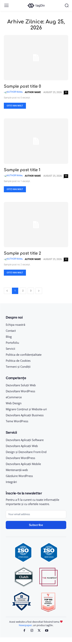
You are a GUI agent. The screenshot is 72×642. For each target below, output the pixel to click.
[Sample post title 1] (36, 141)
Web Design (14, 403)
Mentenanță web (17, 470)
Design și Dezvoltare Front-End (26, 452)
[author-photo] (14, 92)
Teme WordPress (17, 421)
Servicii (10, 348)
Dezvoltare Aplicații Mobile (23, 464)
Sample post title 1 (22, 170)
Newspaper (25, 625)
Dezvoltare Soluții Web (21, 385)
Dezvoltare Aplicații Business (25, 415)
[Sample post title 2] (36, 224)
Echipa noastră (15, 325)
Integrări (11, 482)
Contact (11, 331)
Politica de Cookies (18, 360)
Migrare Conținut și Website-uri (26, 409)
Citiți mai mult (15, 105)
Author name (33, 92)
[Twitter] (39, 630)
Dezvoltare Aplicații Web (22, 446)
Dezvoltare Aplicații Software (25, 440)
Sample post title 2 (22, 253)
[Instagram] (32, 630)
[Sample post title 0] (36, 57)
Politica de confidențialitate (23, 354)
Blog (9, 337)
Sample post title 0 (22, 86)
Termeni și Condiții (18, 366)
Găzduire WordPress (19, 476)
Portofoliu (12, 343)
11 (66, 92)
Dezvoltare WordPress (20, 391)
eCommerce (14, 397)
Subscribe (36, 525)
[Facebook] (24, 630)
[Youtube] (47, 630)
